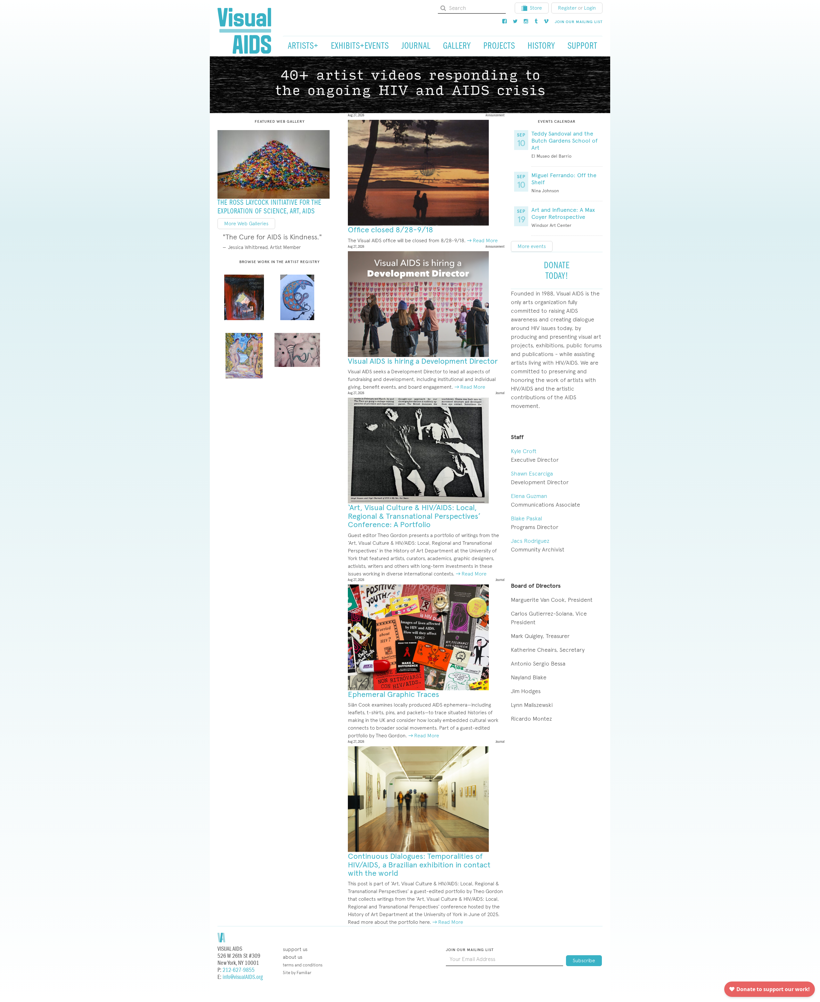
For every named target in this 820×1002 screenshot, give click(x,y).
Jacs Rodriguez (530, 540)
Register (567, 8)
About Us (292, 957)
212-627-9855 (239, 970)
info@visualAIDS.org (243, 977)
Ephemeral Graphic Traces (393, 694)
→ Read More (482, 240)
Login (590, 8)
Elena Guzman (529, 496)
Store (536, 8)
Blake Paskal (526, 518)
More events (532, 246)
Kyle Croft (524, 451)
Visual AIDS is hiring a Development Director (423, 361)
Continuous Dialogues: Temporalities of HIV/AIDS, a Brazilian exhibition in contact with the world (419, 864)
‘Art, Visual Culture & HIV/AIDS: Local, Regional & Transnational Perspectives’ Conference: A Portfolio (414, 516)
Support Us (295, 949)
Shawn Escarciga (532, 473)
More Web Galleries (246, 223)
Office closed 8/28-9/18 (390, 229)
